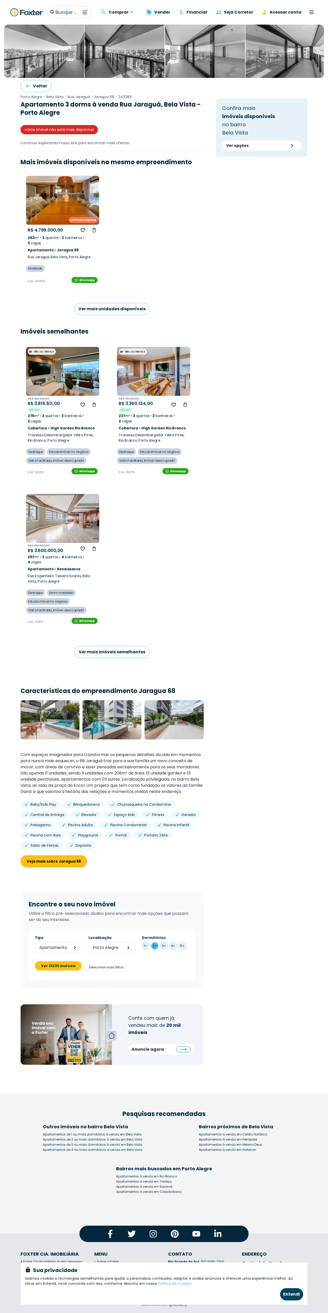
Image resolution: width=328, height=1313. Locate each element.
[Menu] (311, 12)
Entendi (291, 1294)
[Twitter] (131, 1234)
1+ (145, 946)
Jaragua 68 (104, 96)
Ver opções (237, 145)
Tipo (39, 937)
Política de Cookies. (175, 1283)
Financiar (197, 12)
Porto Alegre (31, 96)
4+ (173, 946)
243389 (125, 96)
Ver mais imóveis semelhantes (112, 652)
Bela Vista (55, 96)
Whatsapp (87, 280)
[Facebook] (110, 1234)
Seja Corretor (238, 12)
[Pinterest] (175, 1234)
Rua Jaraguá (79, 96)
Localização (100, 937)
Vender (162, 12)
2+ (155, 946)
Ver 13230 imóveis (58, 965)
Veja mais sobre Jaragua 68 (54, 861)
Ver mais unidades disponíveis (112, 309)
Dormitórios (154, 937)
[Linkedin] (218, 1234)
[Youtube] (196, 1234)
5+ (182, 946)
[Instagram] (153, 1234)
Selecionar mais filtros (106, 967)
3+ (164, 946)
